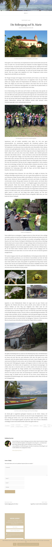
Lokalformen (36, 425)
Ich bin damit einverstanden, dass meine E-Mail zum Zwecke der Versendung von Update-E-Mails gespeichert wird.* (14, 534)
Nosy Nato (49, 425)
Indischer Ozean (26, 425)
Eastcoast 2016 (26, 20)
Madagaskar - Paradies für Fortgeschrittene (28, 7)
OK (14, 544)
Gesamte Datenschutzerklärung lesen (28, 544)
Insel (31, 425)
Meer (41, 425)
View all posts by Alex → (17, 450)
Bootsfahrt (7, 425)
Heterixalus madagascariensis (19, 425)
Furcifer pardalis (12, 425)
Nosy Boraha (45, 425)
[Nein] (50, 543)
